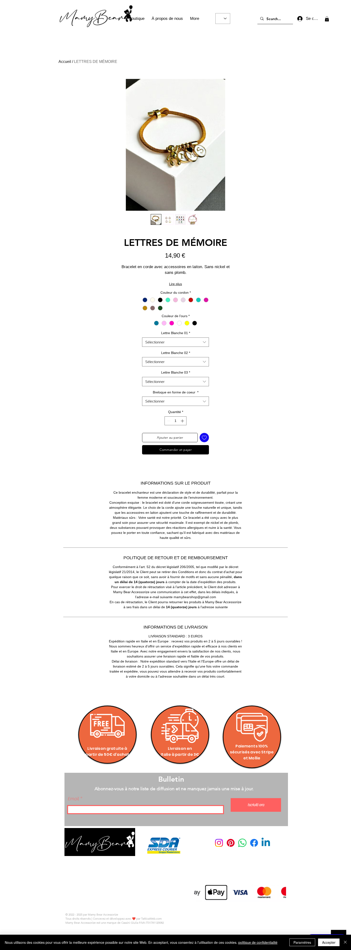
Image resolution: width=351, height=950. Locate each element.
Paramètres (302, 942)
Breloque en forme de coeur (175, 392)
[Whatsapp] (242, 843)
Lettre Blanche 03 (175, 372)
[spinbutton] (175, 421)
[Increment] (183, 421)
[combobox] (175, 342)
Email (73, 798)
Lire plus (175, 284)
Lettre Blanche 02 (175, 353)
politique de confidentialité (257, 942)
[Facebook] (254, 843)
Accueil (64, 62)
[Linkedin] (266, 843)
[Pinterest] (230, 843)
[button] (327, 19)
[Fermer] (345, 942)
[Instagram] (219, 843)
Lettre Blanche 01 (175, 333)
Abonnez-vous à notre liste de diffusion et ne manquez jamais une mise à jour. (174, 788)
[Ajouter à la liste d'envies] (204, 437)
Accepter (328, 942)
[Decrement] (168, 421)
